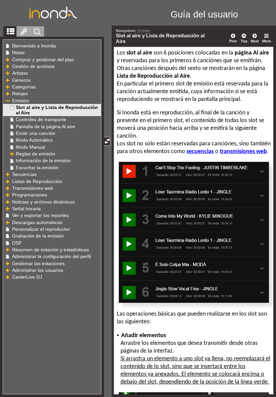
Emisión (143, 31)
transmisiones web (243, 151)
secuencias (200, 151)
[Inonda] (51, 12)
